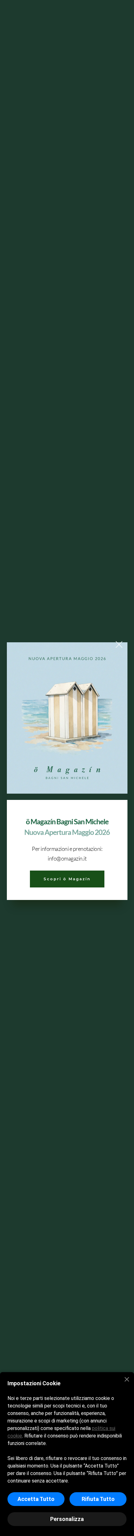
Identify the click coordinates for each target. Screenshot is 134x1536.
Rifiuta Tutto (98, 1499)
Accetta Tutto (36, 1499)
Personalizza (67, 1519)
